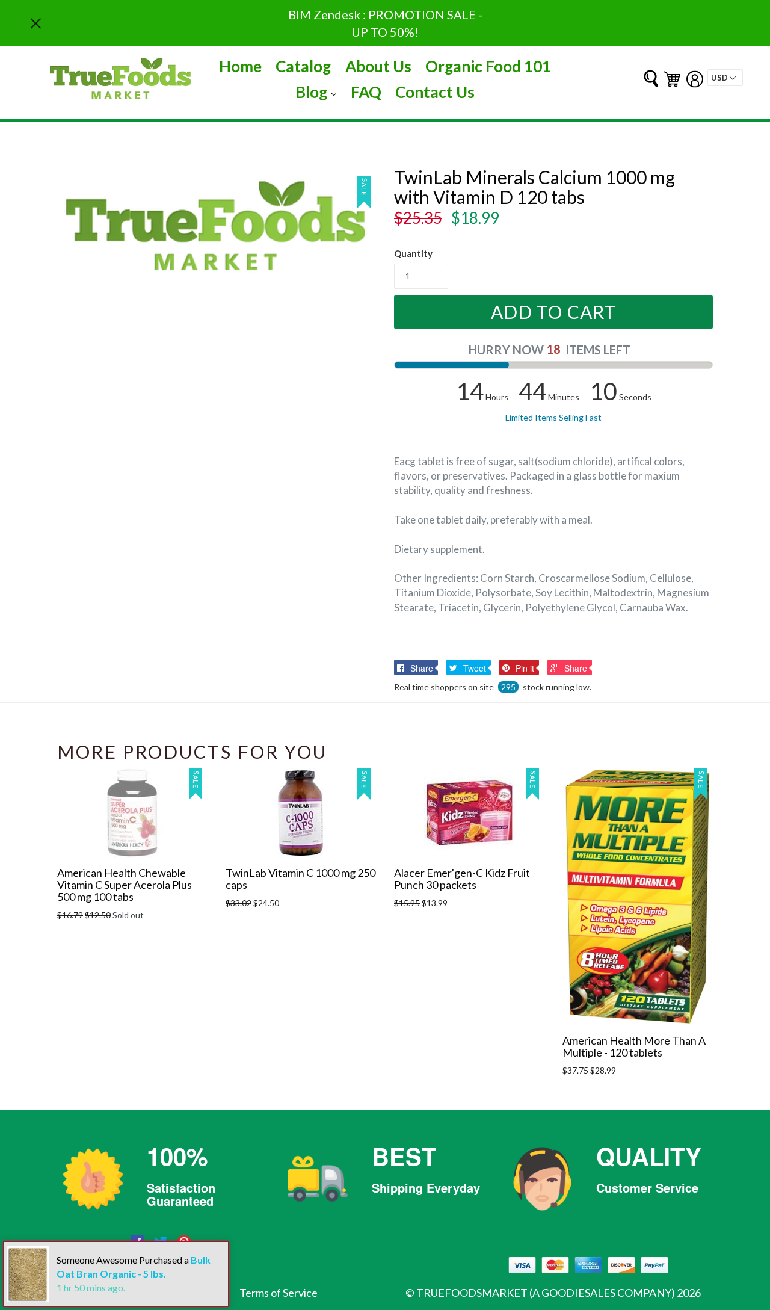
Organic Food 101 (488, 66)
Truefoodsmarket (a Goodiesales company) (545, 1292)
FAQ (366, 92)
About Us (378, 66)
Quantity (413, 253)
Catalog (303, 66)
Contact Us (435, 92)
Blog (318, 92)
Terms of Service (278, 1292)
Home (240, 66)
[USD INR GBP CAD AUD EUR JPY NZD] (725, 77)
